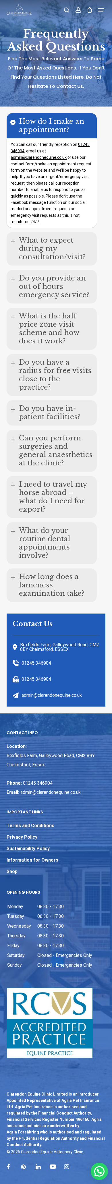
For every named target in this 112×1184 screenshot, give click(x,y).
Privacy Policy (22, 837)
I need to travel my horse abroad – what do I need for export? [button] (53, 496)
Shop (12, 871)
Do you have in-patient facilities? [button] (49, 412)
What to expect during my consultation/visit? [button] (52, 248)
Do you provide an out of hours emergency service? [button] (54, 286)
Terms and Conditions (30, 825)
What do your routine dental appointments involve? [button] (44, 543)
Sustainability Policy (28, 848)
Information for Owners (32, 860)
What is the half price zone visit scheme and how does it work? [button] (49, 328)
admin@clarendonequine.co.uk (50, 792)
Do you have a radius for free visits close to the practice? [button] (55, 374)
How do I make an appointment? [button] (51, 125)
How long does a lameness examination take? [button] (51, 584)
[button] (101, 10)
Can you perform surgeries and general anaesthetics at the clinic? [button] (55, 450)
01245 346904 (38, 783)
